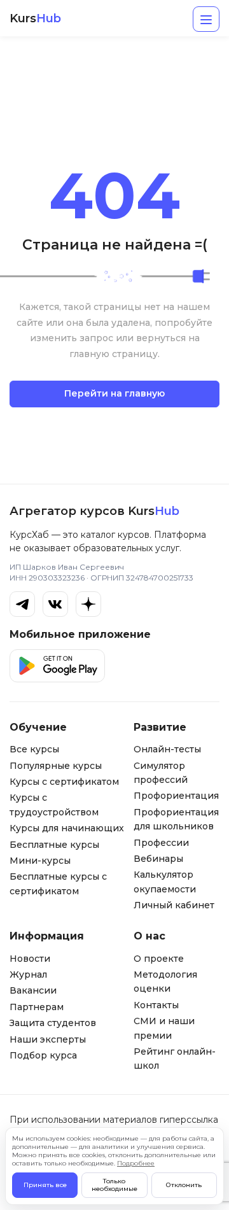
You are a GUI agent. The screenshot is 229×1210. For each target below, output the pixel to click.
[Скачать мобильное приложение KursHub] (57, 665)
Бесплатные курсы (54, 844)
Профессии (161, 842)
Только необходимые (114, 1185)
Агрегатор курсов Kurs (94, 511)
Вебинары (158, 858)
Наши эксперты (48, 1039)
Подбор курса (43, 1055)
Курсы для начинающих (67, 828)
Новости (30, 958)
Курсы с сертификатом (64, 781)
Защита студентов (53, 1023)
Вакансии (33, 990)
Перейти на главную (114, 393)
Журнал (28, 974)
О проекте (159, 958)
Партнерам (37, 1007)
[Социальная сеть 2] (55, 604)
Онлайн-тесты (167, 749)
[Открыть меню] (206, 19)
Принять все (45, 1185)
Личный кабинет (174, 905)
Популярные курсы (56, 765)
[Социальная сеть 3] (88, 604)
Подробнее (136, 1163)
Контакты (156, 1005)
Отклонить (184, 1185)
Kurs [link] (35, 18)
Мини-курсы (40, 860)
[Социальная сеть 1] (22, 604)
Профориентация (176, 795)
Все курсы (34, 749)
